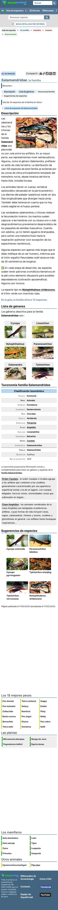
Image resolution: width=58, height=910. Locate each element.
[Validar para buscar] (54, 3)
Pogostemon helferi (13, 744)
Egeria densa (37, 744)
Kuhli (42, 726)
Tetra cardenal (29, 701)
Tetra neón (8, 726)
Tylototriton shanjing (40, 572)
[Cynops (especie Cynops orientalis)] (15, 332)
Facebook (46, 887)
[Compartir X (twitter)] (50, 73)
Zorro (5, 848)
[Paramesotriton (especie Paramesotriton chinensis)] (43, 353)
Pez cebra (45, 721)
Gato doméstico (10, 838)
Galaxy (25, 706)
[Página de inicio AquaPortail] (14, 4)
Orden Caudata (10, 479)
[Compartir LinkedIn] (54, 73)
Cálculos (35, 10)
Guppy (43, 701)
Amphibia (31, 427)
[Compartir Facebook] (47, 73)
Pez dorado (8, 701)
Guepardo (36, 853)
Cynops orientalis (15, 549)
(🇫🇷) (25, 10)
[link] (14, 3)
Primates (7, 853)
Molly (43, 716)
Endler (43, 706)
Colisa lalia (8, 711)
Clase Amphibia (10, 504)
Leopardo (36, 848)
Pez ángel (26, 716)
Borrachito (8, 721)
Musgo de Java (38, 739)
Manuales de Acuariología (28, 877)
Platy (43, 711)
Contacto (25, 886)
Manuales (49, 10)
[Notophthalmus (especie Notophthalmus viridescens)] (15, 353)
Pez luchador (9, 706)
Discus (25, 721)
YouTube (45, 894)
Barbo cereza (9, 716)
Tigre (34, 843)
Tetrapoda (31, 423)
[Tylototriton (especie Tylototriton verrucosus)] (43, 373)
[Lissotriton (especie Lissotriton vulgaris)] (43, 332)
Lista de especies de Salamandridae (21, 108)
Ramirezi (26, 711)
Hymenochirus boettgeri (15, 865)
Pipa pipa (35, 865)
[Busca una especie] (47, 17)
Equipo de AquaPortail (27, 896)
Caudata (31, 441)
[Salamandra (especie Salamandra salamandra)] (15, 373)
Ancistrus (26, 726)
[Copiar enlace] (44, 73)
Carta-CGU (45, 879)
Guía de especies (14, 10)
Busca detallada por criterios (30, 24)
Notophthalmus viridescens (38, 289)
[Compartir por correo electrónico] (41, 73)
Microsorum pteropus (13, 739)
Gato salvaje (9, 843)
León (33, 838)
